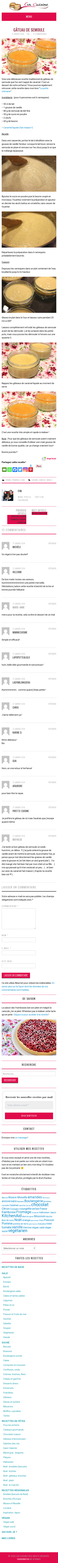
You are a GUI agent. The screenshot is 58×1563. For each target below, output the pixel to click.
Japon (53, 1212)
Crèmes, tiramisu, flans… (15, 1374)
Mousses (40, 1216)
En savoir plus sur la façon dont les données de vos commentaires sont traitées (28, 986)
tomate (7, 1227)
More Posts (24, 497)
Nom (5, 935)
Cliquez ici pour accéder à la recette (30, 1014)
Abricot (5, 1198)
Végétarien (8, 1332)
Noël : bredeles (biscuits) (15, 1466)
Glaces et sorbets (11, 1402)
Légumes (7, 1300)
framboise (9, 1212)
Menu (29, 16)
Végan (6, 1518)
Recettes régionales (15, 1490)
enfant (36, 1208)
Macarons (8, 1406)
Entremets (8, 1388)
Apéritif (7, 1277)
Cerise (28, 1206)
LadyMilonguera (21, 682)
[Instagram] (25, 468)
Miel (24, 1216)
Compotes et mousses (14, 1365)
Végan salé (8, 1522)
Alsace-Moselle (17, 1197)
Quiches (7, 1319)
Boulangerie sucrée (12, 1356)
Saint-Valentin (10, 1448)
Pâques (7, 1457)
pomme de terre (20, 1224)
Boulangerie (33, 1201)
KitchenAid (12, 1215)
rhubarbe (42, 1224)
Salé (5, 1273)
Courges (14, 1208)
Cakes (6, 1360)
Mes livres (8, 1538)
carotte (22, 1205)
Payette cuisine (21, 811)
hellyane (17, 572)
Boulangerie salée (12, 1291)
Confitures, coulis (11, 1369)
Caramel (34, 480)
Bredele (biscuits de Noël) (15, 1494)
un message (21, 1137)
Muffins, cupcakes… (12, 1411)
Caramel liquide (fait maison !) (18, 127)
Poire (41, 1220)
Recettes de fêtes (13, 1421)
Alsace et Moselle (11, 1503)
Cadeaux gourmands (13, 1429)
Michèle (17, 547)
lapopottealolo (21, 657)
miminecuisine (20, 632)
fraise (43, 1208)
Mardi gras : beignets (13, 1453)
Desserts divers (10, 1383)
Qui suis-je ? (9, 1532)
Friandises (8, 1392)
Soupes (7, 1328)
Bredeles (47, 1201)
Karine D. (17, 732)
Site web (7, 961)
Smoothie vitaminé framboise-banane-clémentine (18, 519)
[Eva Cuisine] (29, 6)
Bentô (6, 1286)
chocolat (40, 1204)
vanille (49, 480)
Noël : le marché (11, 1485)
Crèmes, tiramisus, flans (15, 480)
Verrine (27, 1227)
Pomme (7, 1223)
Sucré (5, 1342)
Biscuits (7, 1346)
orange (26, 1220)
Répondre (52, 543)
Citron (5, 1208)
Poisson (49, 1220)
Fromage (23, 1212)
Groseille (35, 1213)
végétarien (17, 1230)
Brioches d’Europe (12, 1499)
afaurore (17, 786)
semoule (42, 480)
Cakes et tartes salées (14, 1296)
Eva (28, 34)
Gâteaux (7, 1397)
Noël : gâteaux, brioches (14, 1476)
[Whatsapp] (9, 468)
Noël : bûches (9, 1471)
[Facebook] (15, 468)
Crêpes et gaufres (12, 1379)
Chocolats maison (12, 1434)
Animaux (46, 1198)
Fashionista (23, 1559)
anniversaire (9, 1201)
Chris (16, 707)
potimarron (33, 1224)
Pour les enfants (11, 1425)
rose (49, 1223)
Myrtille (49, 1216)
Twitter (39, 497)
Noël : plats (8, 1480)
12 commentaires (40, 34)
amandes (35, 1197)
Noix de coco (8, 1220)
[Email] (4, 468)
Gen (14, 761)
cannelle (5, 1205)
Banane (20, 1201)
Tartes (6, 1416)
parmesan (35, 1220)
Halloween (44, 1212)
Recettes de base (13, 1267)
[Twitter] (20, 468)
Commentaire (10, 906)
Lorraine (7, 1508)
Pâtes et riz (8, 1305)
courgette (25, 1208)
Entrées (7, 1282)
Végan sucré (9, 1526)
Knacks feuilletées (39, 513)
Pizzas (6, 1309)
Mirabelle (30, 1217)
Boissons (7, 1351)
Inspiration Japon (11, 1512)
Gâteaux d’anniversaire (14, 1439)
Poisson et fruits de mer (15, 1314)
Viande (6, 1337)
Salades (7, 1323)
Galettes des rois (11, 1443)
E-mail (6, 948)
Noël (18, 1220)
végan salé (38, 1227)
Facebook (23, 500)
